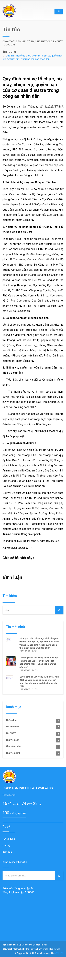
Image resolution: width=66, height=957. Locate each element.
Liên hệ (6, 845)
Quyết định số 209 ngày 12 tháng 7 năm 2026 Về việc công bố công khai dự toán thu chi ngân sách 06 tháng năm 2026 (39, 681)
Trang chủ (9, 51)
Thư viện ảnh (32, 740)
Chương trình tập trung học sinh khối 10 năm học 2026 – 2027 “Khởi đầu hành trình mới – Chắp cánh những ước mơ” (38, 662)
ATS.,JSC (59, 953)
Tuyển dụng (9, 839)
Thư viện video (32, 746)
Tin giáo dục (32, 726)
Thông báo (32, 720)
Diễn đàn (7, 852)
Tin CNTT (32, 733)
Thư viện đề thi (32, 753)
